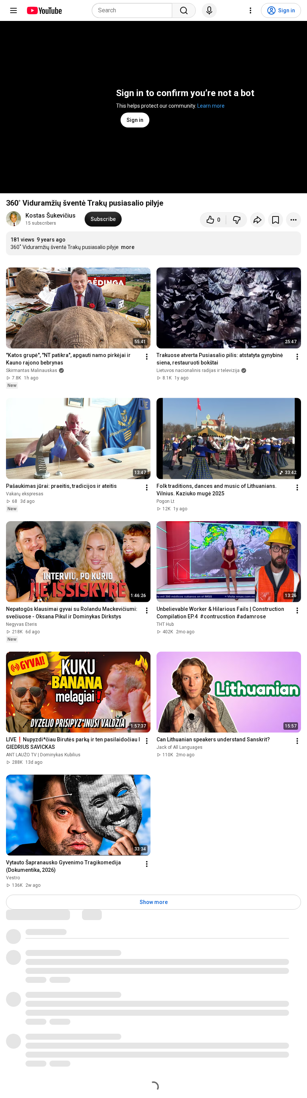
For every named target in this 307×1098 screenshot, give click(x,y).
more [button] (127, 247)
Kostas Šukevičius (50, 215)
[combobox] (134, 10)
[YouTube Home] (44, 10)
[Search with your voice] (209, 10)
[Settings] (250, 10)
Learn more (211, 106)
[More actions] (293, 219)
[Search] (184, 10)
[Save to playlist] (275, 219)
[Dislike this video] (236, 219)
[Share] (257, 219)
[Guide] (13, 10)
